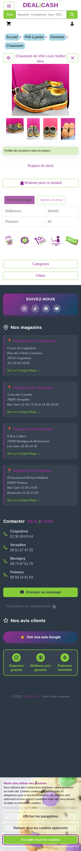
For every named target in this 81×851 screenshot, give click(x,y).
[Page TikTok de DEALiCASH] (35, 308)
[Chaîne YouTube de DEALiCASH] (57, 308)
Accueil (12, 37)
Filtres (40, 275)
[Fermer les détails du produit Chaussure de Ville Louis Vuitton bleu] (8, 58)
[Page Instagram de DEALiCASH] (24, 308)
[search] (41, 14)
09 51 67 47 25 (21, 550)
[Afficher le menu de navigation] (8, 6)
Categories (40, 264)
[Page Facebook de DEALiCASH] (46, 308)
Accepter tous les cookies (40, 839)
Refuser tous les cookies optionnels (40, 828)
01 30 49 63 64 (21, 536)
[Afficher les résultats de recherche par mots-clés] (72, 14)
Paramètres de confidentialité (29, 606)
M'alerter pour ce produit (43, 183)
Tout (9, 14)
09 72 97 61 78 (21, 564)
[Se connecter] (72, 23)
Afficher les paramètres (40, 816)
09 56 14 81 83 (21, 577)
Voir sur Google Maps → (24, 370)
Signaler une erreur (51, 199)
